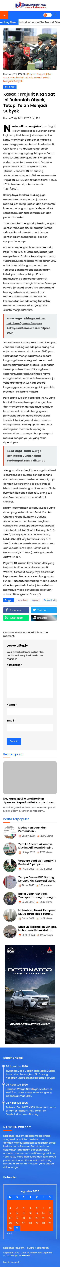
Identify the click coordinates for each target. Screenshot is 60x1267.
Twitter (41, 610)
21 (43, 1218)
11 (23, 1213)
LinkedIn (42, 617)
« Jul (9, 1233)
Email (10, 720)
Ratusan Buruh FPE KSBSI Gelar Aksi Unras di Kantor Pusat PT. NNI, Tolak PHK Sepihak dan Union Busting (31, 1110)
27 (37, 1223)
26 (30, 1223)
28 (43, 1223)
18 (23, 1218)
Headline (22, 600)
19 (30, 1218)
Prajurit (16, 130)
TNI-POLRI (10, 87)
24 (17, 1223)
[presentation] (15, 788)
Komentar (13, 665)
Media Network (11, 1262)
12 (30, 1213)
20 (37, 1218)
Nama (11, 704)
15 (50, 1213)
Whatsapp (16, 617)
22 (49, 1218)
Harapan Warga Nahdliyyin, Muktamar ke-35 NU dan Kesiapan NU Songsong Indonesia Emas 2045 (29, 1092)
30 (10, 1228)
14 (43, 1213)
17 (17, 1218)
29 (49, 1223)
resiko (42, 223)
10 (17, 1213)
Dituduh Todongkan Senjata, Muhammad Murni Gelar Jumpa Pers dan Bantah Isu (37, 930)
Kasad (36, 600)
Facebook (16, 610)
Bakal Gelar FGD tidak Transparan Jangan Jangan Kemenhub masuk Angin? (37, 897)
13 (37, 1213)
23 (10, 1223)
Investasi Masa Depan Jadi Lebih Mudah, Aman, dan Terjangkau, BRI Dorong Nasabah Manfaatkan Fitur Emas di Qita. (30, 1074)
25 (23, 1223)
